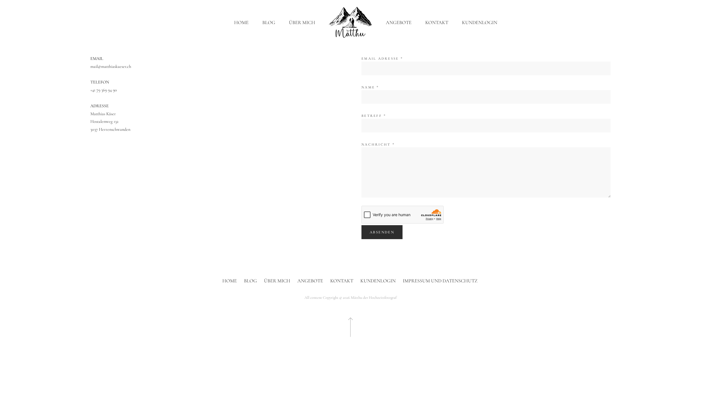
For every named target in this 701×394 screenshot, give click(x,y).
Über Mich (302, 22)
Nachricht (378, 144)
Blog (268, 22)
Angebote (399, 22)
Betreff (373, 116)
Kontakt (436, 22)
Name (370, 87)
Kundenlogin (479, 22)
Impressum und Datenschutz (440, 280)
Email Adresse (382, 58)
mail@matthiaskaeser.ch (110, 66)
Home (241, 22)
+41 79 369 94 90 (103, 90)
